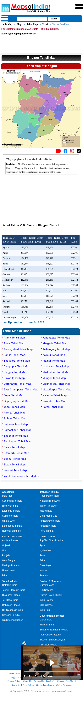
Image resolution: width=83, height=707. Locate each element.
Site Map (70, 681)
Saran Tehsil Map (14, 447)
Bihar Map (32, 24)
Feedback (50, 681)
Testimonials (14, 673)
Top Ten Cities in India (51, 540)
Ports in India (46, 530)
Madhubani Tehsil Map (56, 372)
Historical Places (11, 595)
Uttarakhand (8, 570)
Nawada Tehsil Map (54, 401)
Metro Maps (46, 510)
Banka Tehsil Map (14, 354)
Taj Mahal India (10, 600)
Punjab (6, 555)
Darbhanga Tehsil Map (17, 383)
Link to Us (15, 685)
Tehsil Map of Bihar (17, 331)
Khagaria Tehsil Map (54, 343)
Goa (4, 550)
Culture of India (10, 515)
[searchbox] (32, 19)
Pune (42, 555)
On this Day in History (51, 595)
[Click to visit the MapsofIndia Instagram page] (72, 152)
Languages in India (12, 525)
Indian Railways (48, 505)
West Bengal (8, 560)
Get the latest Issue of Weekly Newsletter (54, 685)
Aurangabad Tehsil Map (18, 349)
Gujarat (6, 545)
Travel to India (9, 581)
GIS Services (46, 590)
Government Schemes (52, 615)
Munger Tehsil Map (54, 377)
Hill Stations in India (12, 610)
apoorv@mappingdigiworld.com (18, 33)
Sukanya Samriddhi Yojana (54, 629)
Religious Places (11, 605)
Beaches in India (11, 615)
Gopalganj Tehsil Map (17, 401)
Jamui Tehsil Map (14, 406)
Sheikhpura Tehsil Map (17, 441)
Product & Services (50, 581)
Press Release (28, 685)
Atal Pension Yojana (50, 634)
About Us (27, 681)
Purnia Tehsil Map (14, 412)
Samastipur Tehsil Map (17, 429)
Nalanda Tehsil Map (54, 395)
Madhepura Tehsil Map (56, 383)
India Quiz (45, 610)
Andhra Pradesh (10, 540)
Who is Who (8, 520)
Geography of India (12, 500)
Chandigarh (46, 565)
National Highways (50, 500)
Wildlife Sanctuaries (12, 620)
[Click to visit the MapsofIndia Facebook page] (65, 152)
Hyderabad (46, 550)
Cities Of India (47, 536)
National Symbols (11, 530)
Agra (42, 545)
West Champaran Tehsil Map (21, 476)
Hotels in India (9, 585)
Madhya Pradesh (11, 565)
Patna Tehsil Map (53, 406)
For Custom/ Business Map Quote (19, 29)
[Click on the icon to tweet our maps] (79, 152)
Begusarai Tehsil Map (17, 360)
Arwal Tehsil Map (14, 343)
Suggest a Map (17, 677)
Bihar (5, 575)
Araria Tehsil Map (14, 337)
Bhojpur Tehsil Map (15, 372)
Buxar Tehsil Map (14, 377)
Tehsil (45, 24)
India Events (46, 600)
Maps (19, 24)
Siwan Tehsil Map (14, 464)
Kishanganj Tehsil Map (56, 349)
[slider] (52, 671)
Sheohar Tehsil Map (16, 435)
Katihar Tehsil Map (53, 360)
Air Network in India (50, 520)
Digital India (46, 619)
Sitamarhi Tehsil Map (16, 452)
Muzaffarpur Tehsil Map (56, 389)
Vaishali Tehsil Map (15, 470)
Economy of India (11, 510)
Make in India (47, 624)
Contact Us (39, 681)
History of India (10, 505)
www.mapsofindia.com (62, 691)
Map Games (46, 605)
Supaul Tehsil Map (15, 458)
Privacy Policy (14, 681)
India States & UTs (12, 536)
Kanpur (43, 570)
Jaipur (43, 560)
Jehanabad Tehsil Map (56, 337)
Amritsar (44, 575)
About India (8, 492)
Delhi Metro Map (48, 515)
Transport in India (49, 492)
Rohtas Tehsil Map (15, 418)
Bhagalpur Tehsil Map (17, 366)
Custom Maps (47, 585)
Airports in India (48, 525)
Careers (60, 681)
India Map (7, 24)
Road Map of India (49, 495)
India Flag (7, 495)
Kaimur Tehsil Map (53, 354)
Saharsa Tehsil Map (16, 424)
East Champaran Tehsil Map (21, 389)
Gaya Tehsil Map (14, 395)
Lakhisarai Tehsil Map (55, 366)
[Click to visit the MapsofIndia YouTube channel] (58, 152)
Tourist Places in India (13, 590)
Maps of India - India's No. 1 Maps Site (5, 8)
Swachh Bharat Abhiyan (52, 639)
